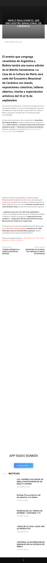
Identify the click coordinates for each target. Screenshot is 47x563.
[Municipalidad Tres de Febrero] (17, 402)
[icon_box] (23, 460)
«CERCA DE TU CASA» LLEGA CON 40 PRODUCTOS (30, 527)
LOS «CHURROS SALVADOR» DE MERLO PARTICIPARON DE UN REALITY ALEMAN (30, 481)
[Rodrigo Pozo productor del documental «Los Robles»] (8, 500)
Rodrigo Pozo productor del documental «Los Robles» (28, 496)
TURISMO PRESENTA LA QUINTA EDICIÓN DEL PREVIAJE (11, 251)
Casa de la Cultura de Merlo (16, 228)
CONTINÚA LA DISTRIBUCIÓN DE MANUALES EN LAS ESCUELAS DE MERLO (31, 544)
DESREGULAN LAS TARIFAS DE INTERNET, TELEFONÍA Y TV (29, 512)
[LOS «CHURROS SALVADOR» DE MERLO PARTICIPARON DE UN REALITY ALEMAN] (8, 484)
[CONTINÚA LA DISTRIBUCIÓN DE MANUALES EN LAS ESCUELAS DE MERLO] (8, 547)
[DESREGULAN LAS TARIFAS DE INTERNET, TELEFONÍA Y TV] (8, 515)
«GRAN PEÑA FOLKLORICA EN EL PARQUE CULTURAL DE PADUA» (23, 239)
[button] (3, 3)
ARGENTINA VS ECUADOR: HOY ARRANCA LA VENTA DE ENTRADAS (35, 251)
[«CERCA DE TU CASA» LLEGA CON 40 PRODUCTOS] (8, 531)
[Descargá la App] (23, 434)
